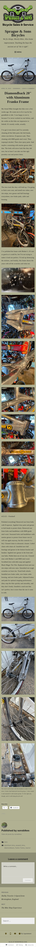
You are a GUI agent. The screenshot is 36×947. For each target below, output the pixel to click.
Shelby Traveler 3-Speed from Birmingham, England (12, 895)
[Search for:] (18, 921)
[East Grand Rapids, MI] (6, 934)
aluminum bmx (9, 845)
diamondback (9, 848)
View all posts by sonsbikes (11, 834)
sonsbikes (16, 88)
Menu (19, 52)
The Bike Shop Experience (11, 906)
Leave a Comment (28, 88)
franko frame (19, 848)
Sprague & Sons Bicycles (18, 33)
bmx (5, 842)
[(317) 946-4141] (10, 934)
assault (18, 845)
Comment (28, 880)
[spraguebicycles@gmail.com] (15, 934)
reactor (28, 848)
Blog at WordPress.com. (18, 942)
